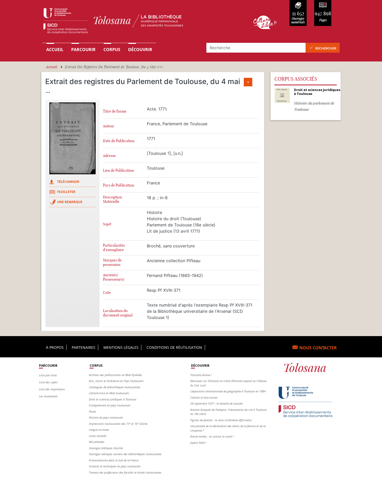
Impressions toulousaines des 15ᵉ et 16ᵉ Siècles (118, 424)
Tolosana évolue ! (201, 375)
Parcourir (83, 49)
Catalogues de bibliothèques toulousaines (114, 387)
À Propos (55, 347)
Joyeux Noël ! (198, 443)
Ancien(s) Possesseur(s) (113, 277)
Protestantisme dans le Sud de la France (114, 460)
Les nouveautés (48, 396)
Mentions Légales (121, 347)
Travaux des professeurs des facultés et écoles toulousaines (125, 472)
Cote (107, 292)
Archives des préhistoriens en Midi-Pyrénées (115, 375)
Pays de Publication (118, 185)
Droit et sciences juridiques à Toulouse (112, 399)
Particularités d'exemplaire (114, 247)
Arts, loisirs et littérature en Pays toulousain (116, 381)
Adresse (109, 156)
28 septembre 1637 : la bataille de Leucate (216, 403)
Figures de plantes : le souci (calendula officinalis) (221, 420)
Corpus (111, 49)
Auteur (108, 126)
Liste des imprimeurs (52, 389)
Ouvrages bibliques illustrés (106, 448)
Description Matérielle (112, 199)
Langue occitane (99, 430)
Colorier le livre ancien (204, 397)
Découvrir (140, 49)
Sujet (107, 224)
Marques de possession (112, 262)
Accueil (54, 49)
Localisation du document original (118, 313)
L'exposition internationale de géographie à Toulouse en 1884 (228, 391)
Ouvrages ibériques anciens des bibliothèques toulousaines (125, 454)
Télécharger (68, 181)
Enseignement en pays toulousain (109, 405)
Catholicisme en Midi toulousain (109, 393)
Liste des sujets (48, 382)
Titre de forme (114, 111)
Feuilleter (66, 192)
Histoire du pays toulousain (106, 417)
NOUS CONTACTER (318, 348)
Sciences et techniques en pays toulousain (115, 466)
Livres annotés (98, 436)
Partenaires (83, 347)
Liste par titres (48, 375)
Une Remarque (69, 202)
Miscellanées (96, 442)
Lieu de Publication (118, 170)
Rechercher (325, 48)
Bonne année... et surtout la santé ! (212, 436)
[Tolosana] (139, 22)
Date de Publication (118, 141)
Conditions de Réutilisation (174, 347)
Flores (92, 411)
